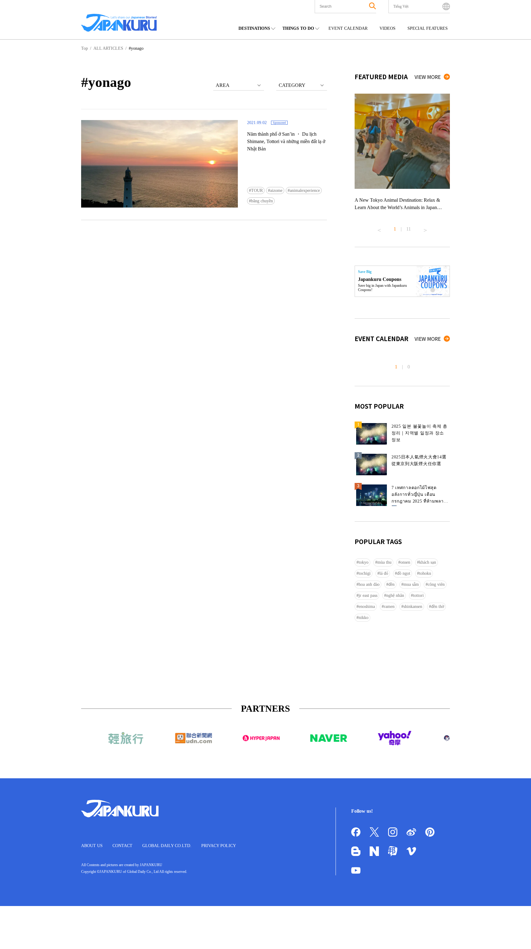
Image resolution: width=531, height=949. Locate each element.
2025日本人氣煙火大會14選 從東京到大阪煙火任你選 (418, 460)
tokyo (363, 562)
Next (425, 227)
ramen (389, 606)
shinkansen (412, 606)
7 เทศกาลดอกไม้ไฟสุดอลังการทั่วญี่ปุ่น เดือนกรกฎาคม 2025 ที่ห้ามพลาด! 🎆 (419, 495)
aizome (276, 190)
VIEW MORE (428, 76)
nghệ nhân (395, 595)
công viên (436, 584)
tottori (418, 595)
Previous (379, 227)
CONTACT (122, 845)
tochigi (365, 573)
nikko (363, 617)
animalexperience (305, 190)
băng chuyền (262, 201)
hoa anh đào (369, 584)
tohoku (425, 573)
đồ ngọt (403, 573)
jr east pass (368, 595)
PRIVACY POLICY (218, 845)
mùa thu (384, 562)
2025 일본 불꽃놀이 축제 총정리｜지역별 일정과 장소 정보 (419, 433)
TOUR (257, 190)
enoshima (367, 606)
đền (391, 584)
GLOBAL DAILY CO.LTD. (166, 845)
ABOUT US (92, 845)
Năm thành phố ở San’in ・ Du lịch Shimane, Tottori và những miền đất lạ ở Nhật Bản (286, 141)
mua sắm (411, 584)
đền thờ (437, 606)
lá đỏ (384, 573)
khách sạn (427, 562)
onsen (405, 562)
